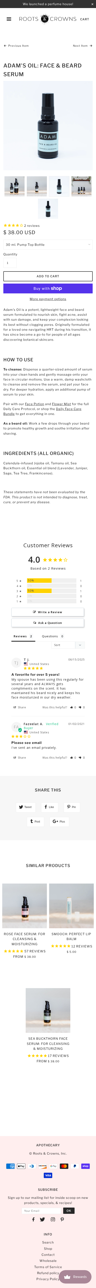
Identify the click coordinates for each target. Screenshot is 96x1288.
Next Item (81, 45)
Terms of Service (48, 1267)
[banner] (48, 19)
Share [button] (21, 707)
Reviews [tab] (20, 636)
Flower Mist (61, 404)
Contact (48, 1254)
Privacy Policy (48, 1279)
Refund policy (48, 1273)
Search (48, 1242)
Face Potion (34, 404)
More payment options (48, 299)
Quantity (10, 254)
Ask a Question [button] (50, 623)
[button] (73, 707)
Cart (84, 19)
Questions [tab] (50, 636)
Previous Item (18, 45)
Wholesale (48, 1261)
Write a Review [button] (50, 612)
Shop (48, 1248)
